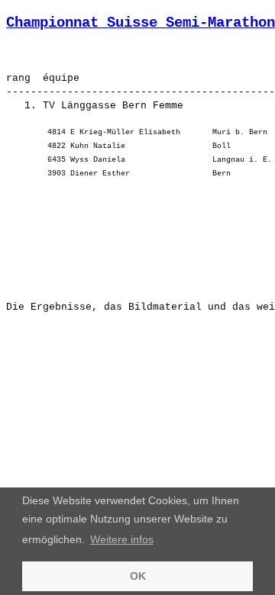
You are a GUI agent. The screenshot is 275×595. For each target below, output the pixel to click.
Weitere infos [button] (122, 539)
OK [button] (138, 576)
